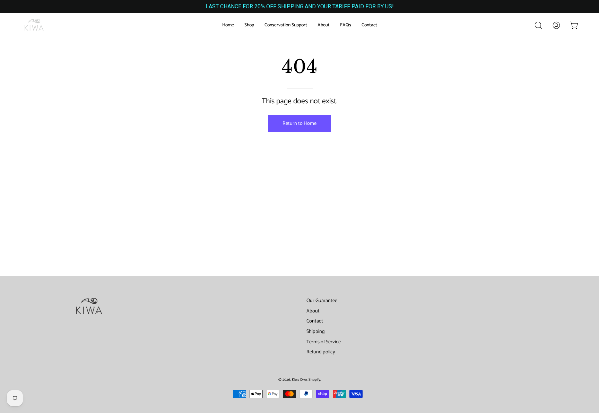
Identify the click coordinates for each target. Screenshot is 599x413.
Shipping (315, 331)
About (313, 311)
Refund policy (320, 352)
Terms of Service (323, 342)
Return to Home (299, 123)
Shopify (314, 380)
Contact (314, 321)
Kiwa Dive (299, 380)
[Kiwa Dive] (35, 25)
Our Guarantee (321, 300)
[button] (538, 25)
